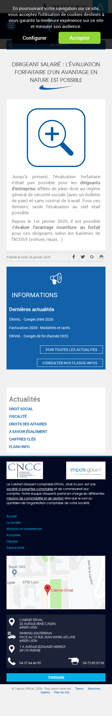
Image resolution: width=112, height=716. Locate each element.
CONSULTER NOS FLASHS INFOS (69, 362)
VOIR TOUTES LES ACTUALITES (71, 349)
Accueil (12, 516)
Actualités (24, 399)
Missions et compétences (24, 529)
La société (14, 522)
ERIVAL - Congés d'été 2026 (31, 319)
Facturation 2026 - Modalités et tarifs (39, 327)
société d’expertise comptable (30, 488)
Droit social (21, 408)
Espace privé (15, 547)
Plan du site (62, 692)
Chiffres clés (22, 439)
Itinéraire (56, 677)
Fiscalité (18, 416)
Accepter (80, 37)
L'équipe (12, 541)
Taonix (79, 688)
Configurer (35, 37)
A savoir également (28, 431)
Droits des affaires (28, 423)
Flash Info (19, 446)
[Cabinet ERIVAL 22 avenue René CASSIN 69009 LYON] (56, 582)
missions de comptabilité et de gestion (35, 498)
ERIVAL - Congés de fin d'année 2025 (38, 335)
